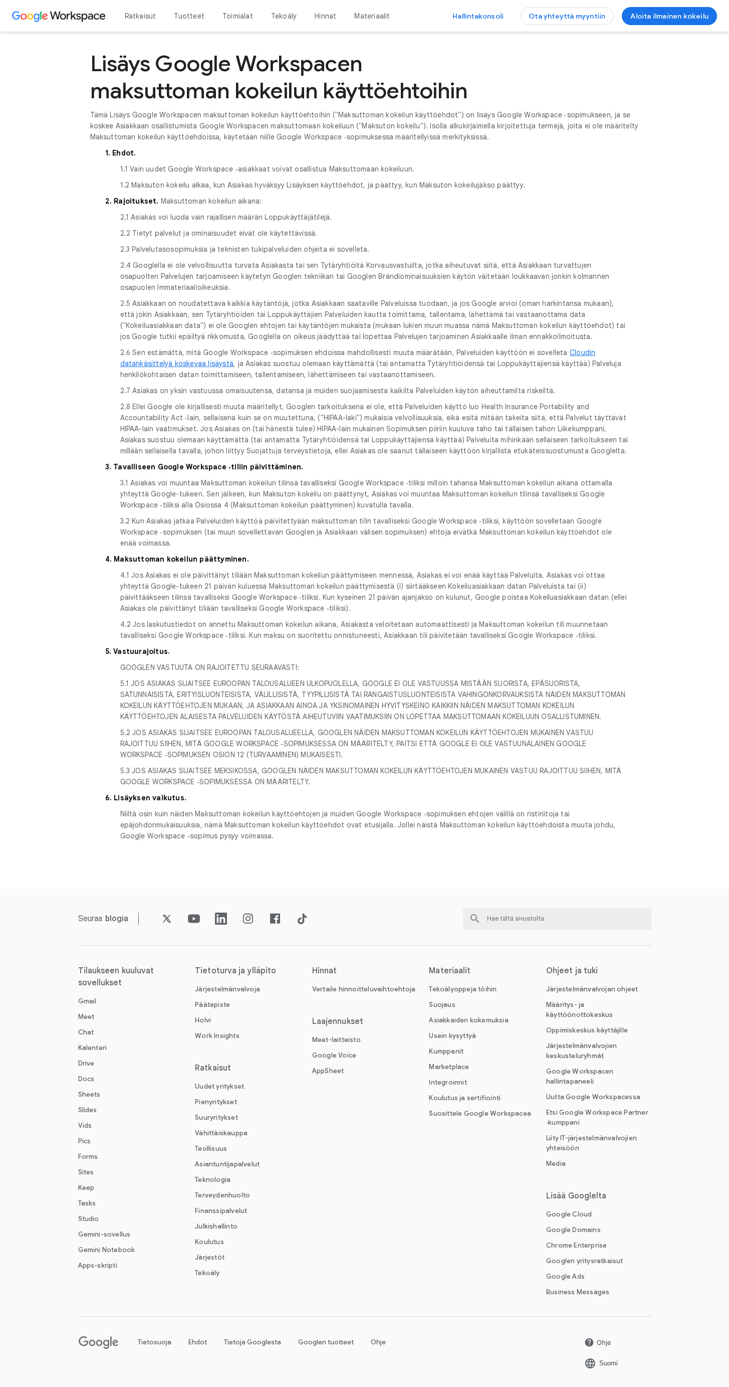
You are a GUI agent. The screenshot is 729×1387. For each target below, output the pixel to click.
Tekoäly (284, 16)
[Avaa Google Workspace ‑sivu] (60, 16)
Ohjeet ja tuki (572, 971)
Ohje (378, 1342)
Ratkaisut (140, 16)
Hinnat (325, 16)
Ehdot (197, 1342)
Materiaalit (372, 16)
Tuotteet (189, 16)
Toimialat (237, 16)
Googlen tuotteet (326, 1342)
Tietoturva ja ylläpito (235, 971)
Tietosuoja (154, 1342)
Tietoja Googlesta (252, 1342)
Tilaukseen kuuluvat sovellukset (116, 977)
